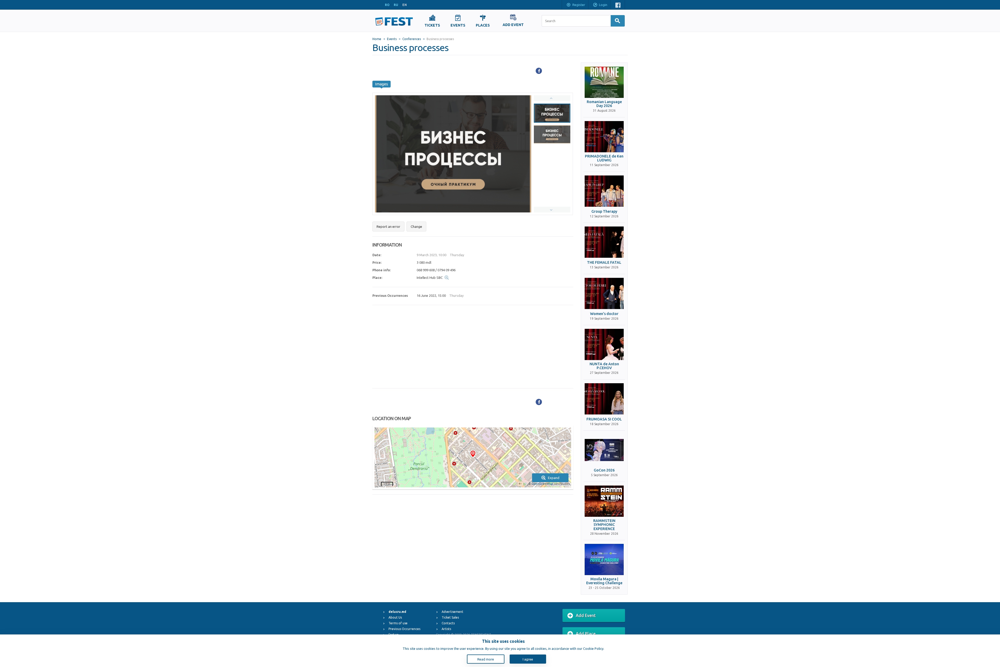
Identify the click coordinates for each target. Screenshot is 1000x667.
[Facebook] (539, 71)
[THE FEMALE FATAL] (604, 242)
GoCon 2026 (604, 470)
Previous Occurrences (404, 629)
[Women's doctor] (604, 293)
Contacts (448, 623)
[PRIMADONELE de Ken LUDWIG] (604, 136)
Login (603, 5)
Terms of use (398, 623)
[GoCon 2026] (604, 449)
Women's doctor (604, 314)
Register (578, 5)
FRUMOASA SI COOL (604, 419)
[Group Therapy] (604, 191)
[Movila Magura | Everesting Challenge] (604, 559)
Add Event (586, 615)
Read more (485, 659)
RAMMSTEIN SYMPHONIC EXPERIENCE (604, 525)
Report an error (388, 226)
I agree (528, 659)
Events (392, 39)
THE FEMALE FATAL (604, 263)
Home (376, 39)
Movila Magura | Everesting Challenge (604, 581)
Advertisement (452, 611)
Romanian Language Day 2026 (604, 104)
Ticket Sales (450, 617)
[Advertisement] (472, 346)
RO (387, 5)
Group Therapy (604, 211)
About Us (395, 617)
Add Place (586, 633)
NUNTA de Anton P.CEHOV (604, 366)
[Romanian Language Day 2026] (604, 82)
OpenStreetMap (542, 483)
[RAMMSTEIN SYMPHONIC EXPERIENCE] (604, 501)
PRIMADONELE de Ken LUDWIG (604, 158)
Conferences (411, 39)
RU (396, 5)
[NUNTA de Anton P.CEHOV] (604, 344)
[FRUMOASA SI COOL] (604, 398)
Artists (446, 629)
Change (416, 226)
